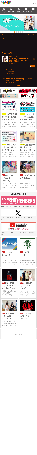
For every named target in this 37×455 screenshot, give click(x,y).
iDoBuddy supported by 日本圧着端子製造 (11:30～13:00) (22, 60)
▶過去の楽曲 (31, 34)
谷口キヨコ (14, 63)
